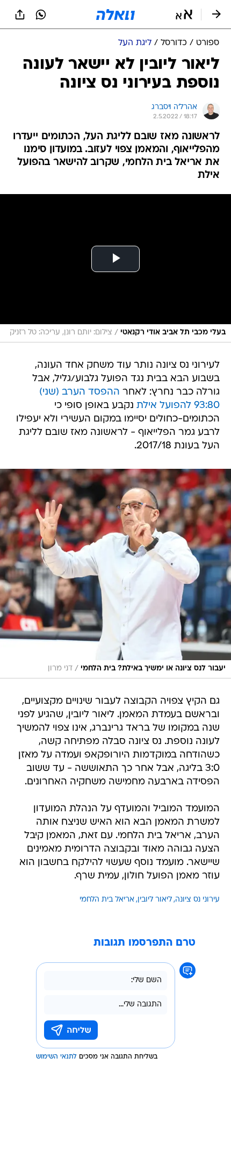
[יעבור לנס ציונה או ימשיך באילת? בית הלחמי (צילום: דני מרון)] (115, 573)
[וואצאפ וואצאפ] (40, 14)
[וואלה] (115, 14)
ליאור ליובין (155, 899)
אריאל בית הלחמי (107, 899)
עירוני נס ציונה (197, 899)
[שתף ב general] (20, 14)
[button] (184, 14)
